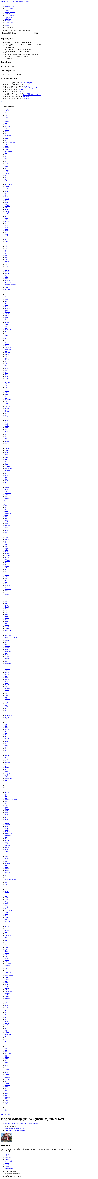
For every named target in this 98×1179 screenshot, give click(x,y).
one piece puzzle (9, 752)
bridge (6, 225)
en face (6, 363)
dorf (6, 326)
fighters (7, 384)
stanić (6, 967)
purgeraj (7, 842)
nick (6, 726)
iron (6, 491)
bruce (6, 230)
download (8, 329)
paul (6, 784)
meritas (7, 665)
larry (6, 576)
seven (6, 940)
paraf (6, 775)
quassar (7, 853)
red (6, 877)
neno (6, 720)
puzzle (7, 847)
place (6, 812)
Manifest (7, 1159)
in (5, 482)
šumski (6, 1102)
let (5, 596)
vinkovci (7, 1057)
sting (6, 981)
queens (6, 856)
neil (6, 719)
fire (6, 387)
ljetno (6, 616)
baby (6, 160)
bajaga (6, 163)
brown (6, 229)
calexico (7, 241)
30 (5, 1109)
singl (6, 951)
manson (7, 640)
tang (6, 1002)
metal (6, 667)
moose (7, 690)
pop (6, 817)
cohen (6, 268)
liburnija (7, 607)
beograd (7, 188)
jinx (6, 505)
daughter (7, 289)
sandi (6, 923)
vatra (6, 1041)
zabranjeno (8, 1077)
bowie (6, 218)
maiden (7, 626)
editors (7, 344)
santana (7, 924)
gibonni (7, 412)
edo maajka (8, 347)
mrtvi (6, 707)
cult (6, 275)
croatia (7, 273)
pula (6, 837)
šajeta (6, 1093)
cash (6, 246)
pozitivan (7, 824)
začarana (7, 1083)
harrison (7, 448)
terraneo (7, 1007)
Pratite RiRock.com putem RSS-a (15, 1130)
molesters (7, 686)
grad (6, 424)
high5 (6, 464)
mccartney (8, 663)
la (5, 571)
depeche (7, 308)
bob (6, 204)
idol (6, 477)
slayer (6, 958)
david (6, 292)
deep (6, 301)
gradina (7, 426)
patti (6, 782)
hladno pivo (8, 468)
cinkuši (6, 259)
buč (6, 239)
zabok (6, 1076)
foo (6, 398)
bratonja (7, 221)
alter (6, 124)
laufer (6, 580)
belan (6, 181)
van (6, 1039)
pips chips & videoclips (11, 799)
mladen (7, 679)
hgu (6, 463)
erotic (6, 368)
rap (5, 874)
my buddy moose (9, 715)
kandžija (7, 522)
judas (6, 518)
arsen (6, 138)
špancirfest (7, 1097)
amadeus (7, 126)
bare (6, 168)
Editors (26, 98)
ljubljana (7, 618)
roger (6, 905)
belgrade (7, 186)
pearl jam (7, 789)
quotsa (6, 860)
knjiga (6, 548)
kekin (6, 527)
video (6, 1051)
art (5, 140)
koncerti (7, 557)
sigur (6, 944)
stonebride (7, 984)
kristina (7, 566)
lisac (6, 610)
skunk (6, 954)
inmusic (7, 485)
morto (6, 697)
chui (6, 257)
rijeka (7, 891)
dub (6, 331)
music (6, 712)
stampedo (7, 965)
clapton (7, 261)
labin (6, 573)
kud (6, 568)
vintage (7, 1058)
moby (6, 681)
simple (7, 949)
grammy (7, 427)
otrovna (7, 764)
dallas (6, 277)
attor (6, 153)
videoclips (8, 1053)
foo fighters (8, 399)
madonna (7, 625)
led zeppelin (8, 585)
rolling (6, 908)
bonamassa (7, 207)
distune (7, 315)
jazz (6, 502)
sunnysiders (8, 991)
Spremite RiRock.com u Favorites (15, 1128)
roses (6, 917)
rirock (7, 894)
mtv (6, 708)
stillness (7, 979)
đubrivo (7, 1092)
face (6, 374)
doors (6, 324)
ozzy (6, 769)
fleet (6, 392)
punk (6, 838)
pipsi (6, 801)
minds (6, 677)
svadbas (7, 995)
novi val (7, 738)
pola (6, 816)
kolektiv (7, 553)
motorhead (7, 699)
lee (5, 587)
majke (7, 628)
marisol (7, 647)
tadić (6, 1000)
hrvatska (7, 470)
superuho (7, 993)
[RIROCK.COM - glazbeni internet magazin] (15, 1)
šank (6, 1095)
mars (6, 653)
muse (6, 710)
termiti (6, 1005)
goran (6, 418)
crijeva (7, 271)
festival (7, 382)
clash (6, 263)
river (6, 896)
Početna (7, 25)
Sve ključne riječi (6, 1114)
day (6, 294)
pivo (6, 805)
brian (6, 223)
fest (6, 380)
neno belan (7, 722)
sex (5, 942)
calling (6, 243)
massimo (7, 656)
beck (6, 175)
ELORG (28, 93)
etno (6, 370)
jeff (6, 504)
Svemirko (26, 86)
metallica (7, 669)
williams (7, 1069)
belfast (7, 183)
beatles (7, 174)
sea (6, 937)
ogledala (7, 747)
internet (7, 487)
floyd (6, 394)
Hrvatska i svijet (9, 6)
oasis (6, 740)
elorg (6, 356)
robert (6, 901)
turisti (6, 1021)
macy (6, 623)
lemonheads (8, 589)
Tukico (27, 84)
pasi (6, 780)
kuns (6, 569)
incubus (7, 484)
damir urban (8, 282)
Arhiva (7, 1156)
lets (5, 600)
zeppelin (7, 1085)
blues (7, 199)
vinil (6, 1055)
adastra (6, 117)
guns (6, 440)
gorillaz (7, 422)
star (6, 968)
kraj (6, 562)
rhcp (6, 887)
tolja (6, 1012)
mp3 (6, 703)
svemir (7, 996)
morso (6, 693)
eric (6, 367)
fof (5, 396)
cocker (7, 266)
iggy (6, 479)
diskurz (7, 314)
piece (6, 794)
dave (6, 291)
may (6, 661)
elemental (8, 354)
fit (5, 389)
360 (6, 1111)
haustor (7, 454)
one (6, 750)
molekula (7, 684)
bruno (6, 232)
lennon (6, 590)
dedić (6, 299)
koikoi (6, 550)
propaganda (8, 833)
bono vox (7, 211)
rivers (6, 897)
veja (6, 1046)
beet (6, 179)
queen (6, 854)
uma (6, 1030)
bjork (6, 195)
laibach (7, 575)
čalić (6, 1088)
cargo (6, 245)
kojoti (6, 551)
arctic (6, 137)
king (6, 534)
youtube (7, 1074)
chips (6, 254)
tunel (6, 1019)
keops (6, 529)
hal (5, 445)
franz (6, 403)
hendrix (7, 456)
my (6, 714)
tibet (6, 1010)
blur (6, 200)
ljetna (6, 614)
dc (5, 296)
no (5, 731)
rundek (7, 921)
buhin (6, 238)
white (6, 1065)
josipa (6, 516)
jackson (7, 498)
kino (6, 538)
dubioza (7, 333)
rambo (6, 867)
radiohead (8, 863)
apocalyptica (8, 135)
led (5, 583)
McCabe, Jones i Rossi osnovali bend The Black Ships (21, 1123)
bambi (6, 167)
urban (7, 1032)
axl (5, 156)
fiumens (7, 391)
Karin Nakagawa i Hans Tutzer (34, 88)
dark (6, 286)
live (6, 612)
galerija (7, 405)
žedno (6, 1104)
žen (6, 1105)
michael (7, 674)
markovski (8, 651)
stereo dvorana (9, 975)
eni (5, 365)
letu (6, 601)
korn (6, 559)
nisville (7, 729)
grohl (6, 434)
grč (6, 438)
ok (5, 748)
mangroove (8, 635)
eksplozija (8, 349)
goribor (7, 420)
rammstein (7, 870)
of (5, 743)
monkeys (7, 688)
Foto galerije (8, 19)
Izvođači (7, 20)
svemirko (7, 998)
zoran (6, 1086)
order (6, 760)
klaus (6, 543)
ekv (6, 351)
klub (6, 544)
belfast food (8, 184)
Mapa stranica (9, 1168)
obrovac (7, 741)
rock (6, 903)
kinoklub (7, 539)
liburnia (7, 605)
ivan (6, 496)
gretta (6, 433)
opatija (7, 755)
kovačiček (7, 561)
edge (6, 342)
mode (6, 683)
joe (5, 507)
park (6, 777)
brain (6, 220)
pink (6, 796)
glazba (7, 415)
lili (5, 608)
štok (6, 1099)
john (6, 509)
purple (6, 844)
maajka (6, 621)
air (5, 119)
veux (6, 1050)
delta (6, 303)
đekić (6, 1090)
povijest (7, 823)
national (7, 717)
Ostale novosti (9, 17)
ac (5, 114)
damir (6, 278)
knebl (6, 546)
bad (6, 161)
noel (6, 733)
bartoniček (7, 170)
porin (6, 819)
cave (6, 248)
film (6, 385)
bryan (6, 234)
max (6, 660)
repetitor (7, 886)
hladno (7, 466)
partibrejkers (8, 778)
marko (6, 649)
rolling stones (8, 910)
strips (6, 989)
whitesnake (8, 1067)
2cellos (7, 110)
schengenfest (8, 935)
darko (6, 287)
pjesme (7, 810)
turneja (7, 1023)
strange (7, 988)
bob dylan (7, 206)
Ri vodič (7, 1164)
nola (6, 734)
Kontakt (7, 1166)
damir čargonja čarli (10, 284)
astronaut (7, 147)
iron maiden (8, 493)
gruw (6, 436)
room (6, 914)
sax (6, 932)
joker (6, 511)
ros (5, 915)
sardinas (7, 926)
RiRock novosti (9, 15)
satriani (7, 930)
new (6, 724)
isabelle (7, 494)
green (6, 431)
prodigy (7, 830)
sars (6, 928)
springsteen (8, 963)
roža (6, 919)
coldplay (7, 270)
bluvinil (7, 202)
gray (6, 429)
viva (6, 1060)
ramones (7, 872)
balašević (7, 165)
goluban (7, 417)
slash (6, 956)
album (7, 121)
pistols (6, 803)
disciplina (7, 312)
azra (6, 158)
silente (6, 947)
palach (7, 773)
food (6, 401)
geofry (6, 410)
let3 (6, 598)
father (7, 376)
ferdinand (7, 378)
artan (6, 144)
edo (6, 345)
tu (5, 1017)
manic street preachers (11, 637)
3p (5, 112)
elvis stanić (8, 360)
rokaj (6, 907)
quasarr (7, 851)
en (5, 361)
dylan (6, 340)
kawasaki (7, 525)
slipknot (7, 960)
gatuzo (7, 408)
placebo (7, 814)
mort (6, 695)
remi (6, 882)
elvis (6, 358)
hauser (7, 452)
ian (5, 472)
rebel (6, 875)
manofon (7, 639)
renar (6, 884)
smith (6, 961)
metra (6, 670)
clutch (6, 264)
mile (6, 676)
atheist (6, 149)
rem (6, 881)
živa (6, 1107)
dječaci (7, 320)
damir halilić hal (9, 280)
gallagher (7, 406)
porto (6, 821)
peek (6, 790)
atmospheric (8, 151)
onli (6, 753)
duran (6, 337)
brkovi (7, 227)
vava (6, 1043)
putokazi (8, 846)
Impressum (8, 1157)
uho (6, 1028)
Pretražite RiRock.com (9, 33)
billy (6, 193)
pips (6, 798)
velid (6, 1048)
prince (6, 828)
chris (6, 255)
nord (6, 736)
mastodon (7, 658)
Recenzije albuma (10, 12)
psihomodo (8, 835)
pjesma (7, 809)
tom (6, 1014)
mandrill (7, 633)
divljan (6, 317)
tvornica (7, 1024)
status (6, 970)
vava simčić (8, 1044)
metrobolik (8, 672)
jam (6, 500)
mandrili (7, 632)
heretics (7, 457)
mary (6, 654)
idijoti (6, 475)
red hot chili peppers (10, 879)
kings (6, 535)
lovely (6, 619)
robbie (6, 899)
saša (6, 933)
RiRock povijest (9, 8)
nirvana (7, 727)
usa (5, 1036)
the (5, 1009)
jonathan (8, 513)
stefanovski (8, 972)
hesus (6, 459)
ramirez (7, 868)
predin (6, 826)
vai (5, 1037)
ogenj (6, 745)
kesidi (6, 530)
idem (6, 473)
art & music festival (10, 142)
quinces (7, 858)
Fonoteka (7, 10)
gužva (6, 443)
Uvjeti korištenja (10, 1161)
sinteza (7, 953)
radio (6, 861)
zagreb (7, 1079)
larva (6, 578)
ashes (6, 146)
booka (6, 214)
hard (6, 446)
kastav (6, 523)
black (6, 196)
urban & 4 (8, 1034)
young (6, 1072)
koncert (7, 555)
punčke (7, 840)
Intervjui (7, 13)
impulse (7, 480)
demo (6, 305)
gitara (6, 413)
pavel (6, 785)
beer (6, 177)
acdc (6, 115)
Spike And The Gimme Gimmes (31, 95)
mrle (6, 705)
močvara (8, 701)
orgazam (7, 762)
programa (7, 831)
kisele (6, 541)
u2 (5, 1026)
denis (6, 306)
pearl (6, 787)
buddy (6, 236)
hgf (6, 461)
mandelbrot (8, 630)
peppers (7, 792)
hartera (7, 450)
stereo (6, 974)
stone (6, 982)
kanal (6, 520)
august (6, 154)
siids (6, 946)
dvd (6, 338)
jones (6, 515)
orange (7, 759)
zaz (6, 1081)
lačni (6, 582)
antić (6, 133)
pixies (6, 807)
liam (6, 603)
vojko (6, 1062)
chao (6, 252)
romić (6, 912)
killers (6, 532)
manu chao (7, 644)
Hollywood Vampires (25, 83)
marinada (7, 646)
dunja (6, 335)
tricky (6, 1016)
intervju (7, 489)
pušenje (7, 849)
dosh (6, 328)
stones (6, 986)
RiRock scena (9, 5)
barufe (6, 172)
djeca (6, 319)
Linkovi (7, 1163)
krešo (6, 564)
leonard (7, 594)
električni (7, 352)
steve (6, 977)
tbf (6, 1004)
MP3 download (9, 22)
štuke (6, 1100)
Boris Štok (21, 91)
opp (6, 757)
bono (6, 209)
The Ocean (25, 96)
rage (6, 865)
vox (6, 1064)
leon (6, 592)
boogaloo (7, 213)
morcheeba (8, 692)
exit (6, 372)
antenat (7, 131)
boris (6, 216)
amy (6, 128)
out (5, 766)
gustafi (7, 441)
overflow (7, 767)
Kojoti (21, 89)
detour (6, 310)
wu (5, 1071)
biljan (6, 191)
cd (5, 250)
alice (6, 123)
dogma (7, 322)
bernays (7, 189)
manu (6, 642)
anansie (7, 130)
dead (6, 298)
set (5, 939)
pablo (6, 771)
